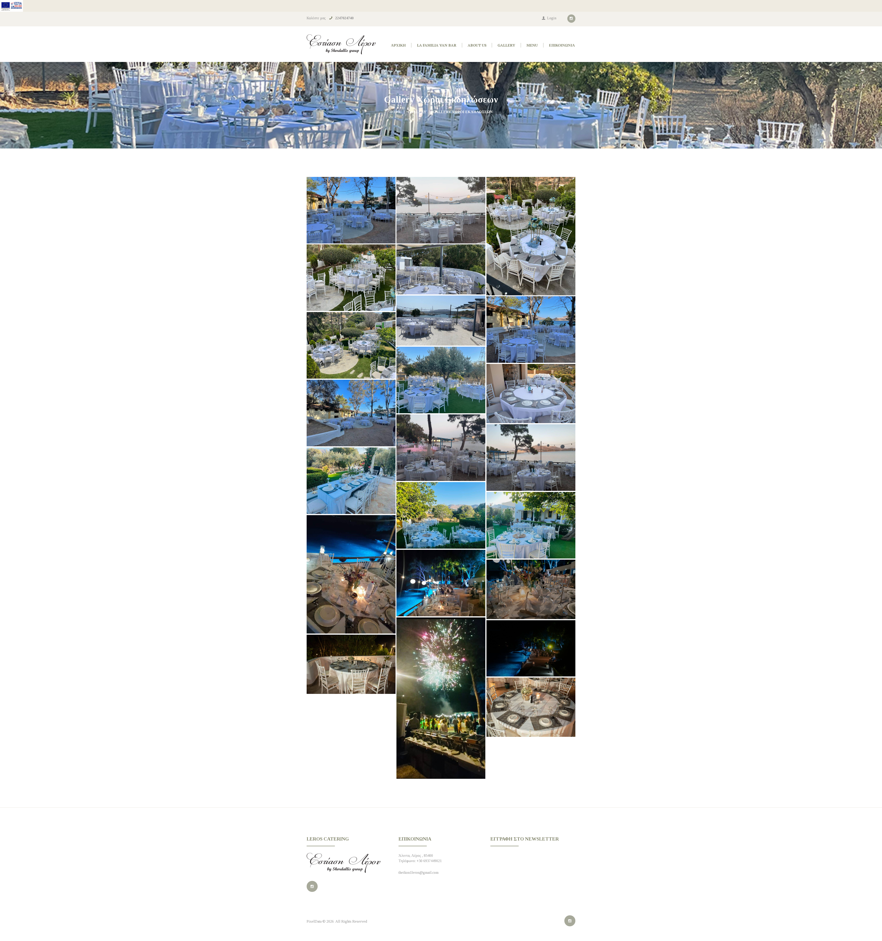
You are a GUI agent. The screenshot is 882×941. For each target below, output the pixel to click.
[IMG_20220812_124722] (530, 648)
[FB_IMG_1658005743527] (440, 583)
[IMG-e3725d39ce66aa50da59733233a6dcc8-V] (530, 525)
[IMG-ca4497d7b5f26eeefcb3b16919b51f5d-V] (351, 480)
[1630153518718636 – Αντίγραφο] (440, 269)
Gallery (417, 112)
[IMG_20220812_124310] (530, 589)
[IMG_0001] (530, 393)
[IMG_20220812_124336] (440, 698)
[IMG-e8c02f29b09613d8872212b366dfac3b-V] (440, 515)
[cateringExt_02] (351, 345)
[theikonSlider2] (440, 210)
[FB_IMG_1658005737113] (351, 574)
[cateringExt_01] (440, 380)
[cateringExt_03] (530, 329)
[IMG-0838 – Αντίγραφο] (530, 236)
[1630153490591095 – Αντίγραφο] (440, 321)
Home (395, 112)
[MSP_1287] (530, 707)
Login (551, 18)
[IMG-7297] (530, 457)
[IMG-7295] (440, 447)
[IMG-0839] (351, 277)
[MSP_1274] (351, 664)
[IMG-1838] (351, 413)
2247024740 (344, 18)
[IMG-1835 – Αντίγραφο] (351, 210)
